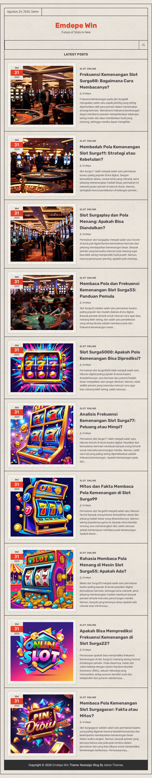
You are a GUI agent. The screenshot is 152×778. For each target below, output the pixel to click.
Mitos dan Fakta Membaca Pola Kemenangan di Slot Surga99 (106, 493)
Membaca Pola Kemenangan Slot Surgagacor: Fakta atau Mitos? (109, 709)
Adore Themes (113, 765)
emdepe (86, 93)
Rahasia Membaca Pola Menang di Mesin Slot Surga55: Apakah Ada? (103, 565)
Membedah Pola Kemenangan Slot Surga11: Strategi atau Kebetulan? (110, 153)
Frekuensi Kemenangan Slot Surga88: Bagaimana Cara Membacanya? (109, 81)
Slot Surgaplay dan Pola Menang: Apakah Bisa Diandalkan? (104, 221)
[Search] (143, 45)
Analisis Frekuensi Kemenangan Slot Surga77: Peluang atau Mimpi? (108, 420)
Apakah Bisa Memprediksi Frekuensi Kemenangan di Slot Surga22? (106, 637)
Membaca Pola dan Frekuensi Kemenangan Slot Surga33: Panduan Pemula (109, 290)
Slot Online (88, 68)
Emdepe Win (76, 25)
